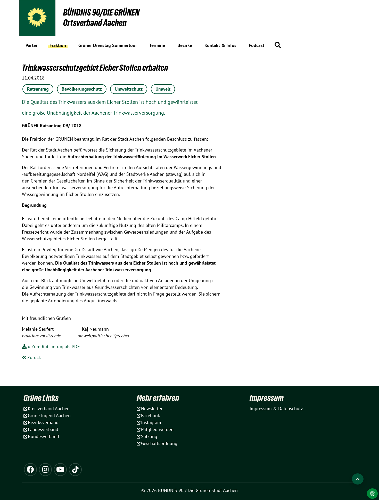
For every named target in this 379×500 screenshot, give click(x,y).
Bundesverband (43, 436)
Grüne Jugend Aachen (49, 415)
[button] (278, 45)
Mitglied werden (157, 429)
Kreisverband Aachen (49, 408)
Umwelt (162, 89)
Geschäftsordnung (159, 443)
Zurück (33, 357)
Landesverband (43, 429)
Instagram (151, 422)
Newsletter (151, 408)
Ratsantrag (38, 89)
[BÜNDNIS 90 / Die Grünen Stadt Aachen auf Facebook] (30, 469)
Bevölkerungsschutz (82, 89)
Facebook (150, 415)
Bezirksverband (43, 422)
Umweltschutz (129, 89)
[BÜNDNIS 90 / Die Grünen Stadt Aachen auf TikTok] (75, 469)
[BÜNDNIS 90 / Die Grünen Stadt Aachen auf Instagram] (45, 469)
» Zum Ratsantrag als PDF (54, 347)
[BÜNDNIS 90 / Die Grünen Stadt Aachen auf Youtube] (60, 469)
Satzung (149, 436)
